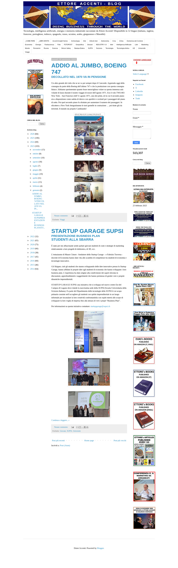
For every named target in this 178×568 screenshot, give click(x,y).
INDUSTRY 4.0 (101, 45)
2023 (32, 146)
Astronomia (105, 41)
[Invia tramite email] (77, 216)
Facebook (139, 84)
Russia (46, 48)
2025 (32, 138)
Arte (84, 41)
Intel (111, 45)
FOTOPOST (68, 45)
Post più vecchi (120, 440)
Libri (136, 45)
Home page (89, 440)
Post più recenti (58, 440)
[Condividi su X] (82, 216)
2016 (32, 261)
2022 (32, 236)
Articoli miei (93, 41)
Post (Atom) (65, 445)
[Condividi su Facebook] (85, 216)
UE (134, 48)
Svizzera (99, 48)
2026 (32, 134)
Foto (59, 45)
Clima (121, 41)
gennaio (36, 190)
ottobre (36, 154)
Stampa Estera (79, 48)
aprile (35, 178)
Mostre (27, 48)
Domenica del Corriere (135, 41)
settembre (37, 158)
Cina (114, 41)
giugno (36, 170)
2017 (32, 257)
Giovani (90, 45)
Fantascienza (49, 45)
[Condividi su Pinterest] (87, 216)
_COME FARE (30, 41)
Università (141, 48)
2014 (32, 269)
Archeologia (75, 41)
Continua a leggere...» (60, 420)
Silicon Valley (66, 48)
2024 (32, 142)
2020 (32, 244)
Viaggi (27, 52)
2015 (32, 265)
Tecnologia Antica (123, 48)
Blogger (100, 548)
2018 (32, 252)
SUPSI (90, 48)
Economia (28, 45)
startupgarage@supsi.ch (100, 306)
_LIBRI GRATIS (43, 41)
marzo (35, 182)
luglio (35, 166)
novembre (37, 150)
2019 (32, 248)
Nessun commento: (61, 216)
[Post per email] (72, 216)
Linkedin (139, 91)
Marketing (144, 45)
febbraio (36, 186)
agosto (36, 162)
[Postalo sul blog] (80, 216)
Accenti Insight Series (60, 41)
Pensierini (36, 48)
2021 (32, 240)
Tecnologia (109, 48)
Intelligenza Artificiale (123, 45)
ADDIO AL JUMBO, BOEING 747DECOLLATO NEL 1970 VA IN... (38, 201)
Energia (38, 45)
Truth (137, 98)
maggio (36, 174)
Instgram (139, 95)
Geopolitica (80, 45)
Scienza (55, 48)
